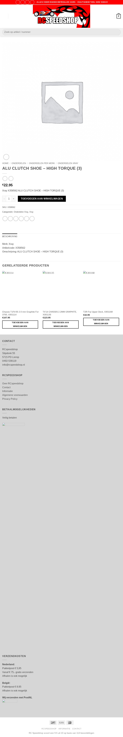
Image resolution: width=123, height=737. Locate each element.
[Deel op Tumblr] (32, 218)
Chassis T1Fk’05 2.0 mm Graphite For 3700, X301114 (20, 313)
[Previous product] (11, 178)
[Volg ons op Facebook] (18, 2)
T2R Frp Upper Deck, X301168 (98, 312)
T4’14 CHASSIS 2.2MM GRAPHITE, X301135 (60, 313)
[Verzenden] (117, 32)
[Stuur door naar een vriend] (21, 218)
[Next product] (5, 178)
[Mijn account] (110, 16)
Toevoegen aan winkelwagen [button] (20, 324)
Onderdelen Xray (68, 163)
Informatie (7, 391)
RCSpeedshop (49, 729)
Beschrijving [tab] (9, 236)
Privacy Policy (9, 399)
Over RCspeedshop (12, 383)
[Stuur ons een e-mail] (27, 2)
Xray (31, 212)
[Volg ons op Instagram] (22, 2)
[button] (4, 16)
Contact (6, 387)
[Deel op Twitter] (15, 218)
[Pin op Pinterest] (26, 218)
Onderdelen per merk (42, 163)
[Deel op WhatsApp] (5, 218)
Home (5, 163)
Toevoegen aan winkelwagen (42, 198)
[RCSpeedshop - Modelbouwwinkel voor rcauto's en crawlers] (61, 16)
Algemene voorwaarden (15, 395)
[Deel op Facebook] (10, 218)
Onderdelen (19, 163)
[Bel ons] (32, 2)
